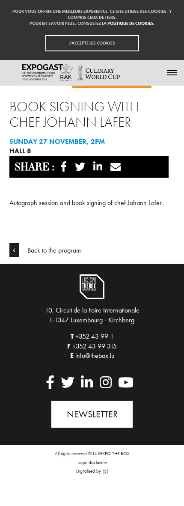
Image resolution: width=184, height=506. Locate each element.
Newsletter (92, 414)
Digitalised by (89, 471)
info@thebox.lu (94, 355)
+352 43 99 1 (94, 336)
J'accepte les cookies (92, 43)
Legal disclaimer (92, 462)
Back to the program (53, 250)
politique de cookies (130, 23)
